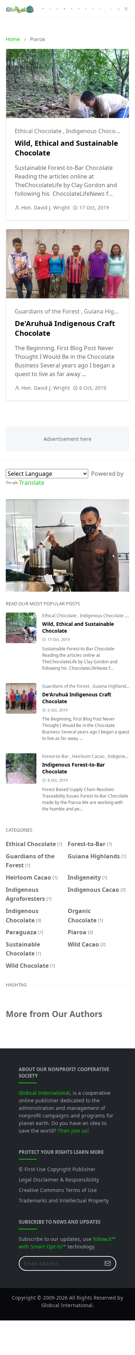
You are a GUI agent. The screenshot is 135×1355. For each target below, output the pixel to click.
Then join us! (73, 1130)
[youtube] (71, 9)
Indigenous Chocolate (96, 131)
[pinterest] (64, 9)
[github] (86, 9)
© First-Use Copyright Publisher (57, 1169)
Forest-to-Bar (56, 756)
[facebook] (50, 9)
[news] (43, 9)
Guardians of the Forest (48, 311)
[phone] (100, 9)
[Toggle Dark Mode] (110, 9)
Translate (31, 483)
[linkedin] (78, 9)
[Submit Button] (108, 1263)
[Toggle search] (118, 9)
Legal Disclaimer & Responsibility (59, 1179)
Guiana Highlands (109, 311)
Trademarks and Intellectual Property (64, 1200)
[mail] (93, 9)
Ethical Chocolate (39, 131)
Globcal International (44, 1092)
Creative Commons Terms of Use (58, 1190)
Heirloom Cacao (88, 756)
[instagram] (57, 9)
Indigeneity (119, 756)
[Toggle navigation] (125, 8)
